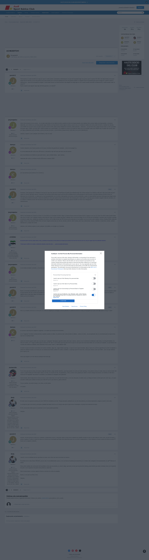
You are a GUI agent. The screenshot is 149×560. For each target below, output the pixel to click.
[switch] (94, 278)
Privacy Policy (83, 306)
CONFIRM (63, 300)
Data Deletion (65, 306)
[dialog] (74, 280)
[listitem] (74, 275)
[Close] (101, 253)
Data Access (74, 306)
